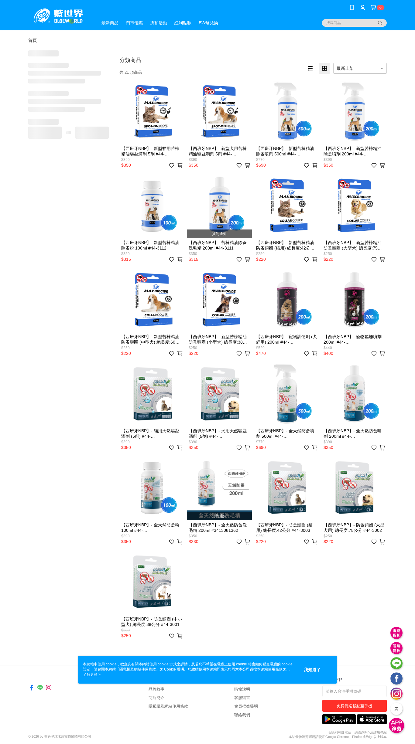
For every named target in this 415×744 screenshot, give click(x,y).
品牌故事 (156, 689)
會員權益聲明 (246, 706)
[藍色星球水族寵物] (59, 16)
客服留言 (242, 697)
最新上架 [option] (345, 68)
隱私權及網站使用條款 (168, 706)
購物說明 (242, 689)
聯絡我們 (242, 715)
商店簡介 (156, 697)
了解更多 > (92, 674)
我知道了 (312, 669)
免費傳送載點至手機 (354, 706)
